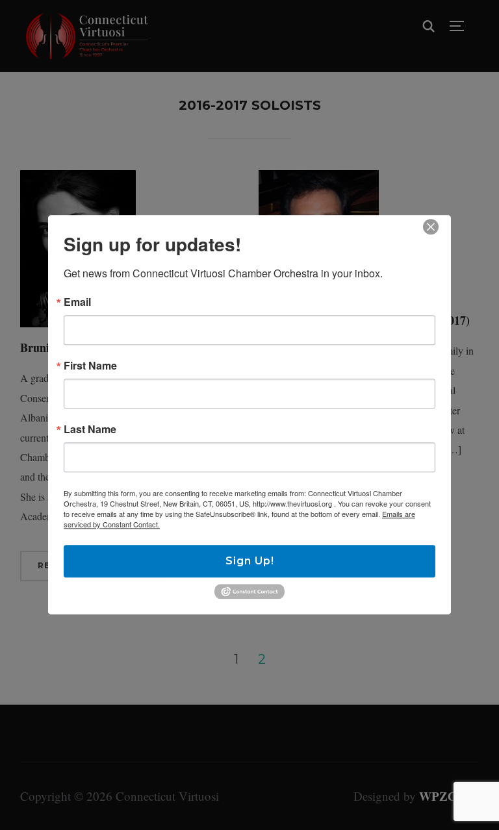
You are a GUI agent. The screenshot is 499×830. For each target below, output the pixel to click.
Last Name (90, 429)
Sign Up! (249, 561)
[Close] (431, 226)
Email (77, 302)
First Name (90, 365)
